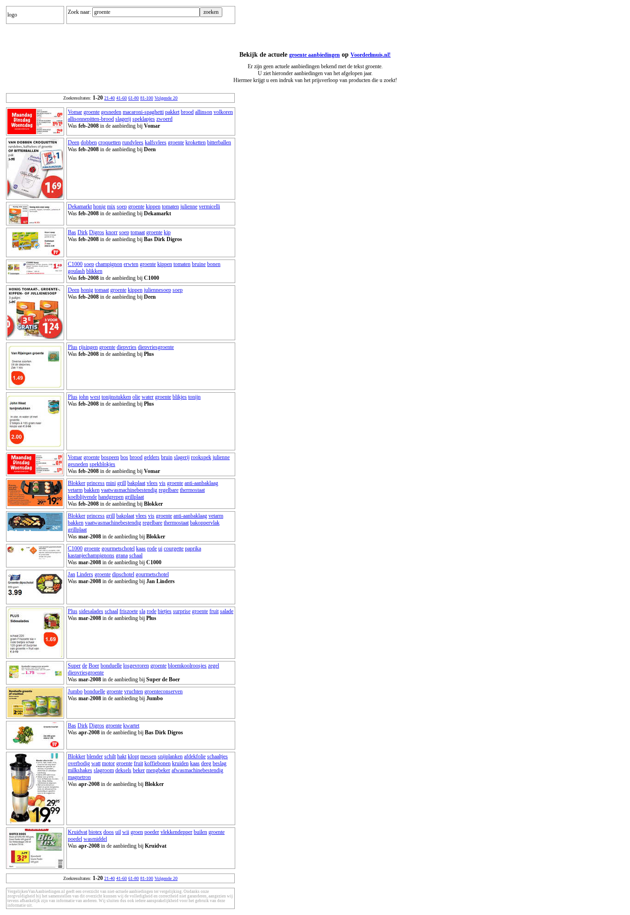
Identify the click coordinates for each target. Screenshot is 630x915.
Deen (73, 142)
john (84, 397)
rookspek (201, 457)
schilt (110, 756)
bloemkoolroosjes (187, 665)
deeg (206, 763)
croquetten (109, 142)
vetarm (75, 490)
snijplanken (170, 756)
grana (122, 555)
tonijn (194, 397)
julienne (188, 206)
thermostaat (192, 490)
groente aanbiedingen (314, 55)
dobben (89, 142)
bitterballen (219, 142)
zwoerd (164, 119)
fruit (214, 611)
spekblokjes (102, 464)
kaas (141, 548)
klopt (133, 756)
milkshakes (80, 770)
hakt (121, 756)
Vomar (75, 112)
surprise (181, 611)
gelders (152, 457)
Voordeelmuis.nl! (371, 55)
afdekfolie (195, 756)
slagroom (104, 770)
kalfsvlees (155, 142)
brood (187, 112)
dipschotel (123, 574)
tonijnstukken (116, 397)
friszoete (128, 611)
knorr (112, 232)
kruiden (180, 763)
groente (91, 112)
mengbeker (158, 770)
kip (167, 232)
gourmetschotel (118, 548)
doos (108, 832)
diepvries (127, 347)
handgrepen (111, 497)
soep (122, 206)
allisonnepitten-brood (91, 119)
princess (96, 483)
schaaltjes (217, 756)
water (148, 397)
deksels (123, 770)
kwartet (131, 725)
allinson (203, 112)
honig (99, 206)
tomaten (170, 206)
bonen (213, 264)
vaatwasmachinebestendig (129, 490)
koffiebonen (157, 763)
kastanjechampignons (91, 555)
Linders (85, 574)
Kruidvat (77, 832)
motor (108, 763)
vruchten (133, 691)
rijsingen (88, 347)
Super (74, 665)
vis (162, 483)
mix (111, 206)
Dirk (82, 232)
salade (226, 611)
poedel (75, 839)
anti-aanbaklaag (201, 483)
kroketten (195, 142)
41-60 (121, 97)
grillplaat (134, 497)
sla (142, 611)
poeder (151, 832)
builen (200, 832)
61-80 (133, 97)
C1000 (75, 264)
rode (152, 548)
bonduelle (111, 665)
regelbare (168, 490)
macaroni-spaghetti (143, 112)
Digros (96, 232)
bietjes (165, 611)
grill (121, 483)
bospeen (110, 457)
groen (137, 832)
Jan (71, 574)
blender (95, 756)
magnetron (79, 777)
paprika (193, 548)
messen (148, 756)
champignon (108, 264)
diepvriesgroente (156, 347)
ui (160, 548)
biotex (95, 832)
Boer (94, 665)
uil (118, 832)
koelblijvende (82, 497)
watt (96, 763)
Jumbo (75, 691)
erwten (131, 264)
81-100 (146, 97)
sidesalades (91, 611)
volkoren (223, 112)
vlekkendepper (176, 832)
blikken (94, 271)
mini (111, 483)
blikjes (179, 397)
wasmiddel (95, 839)
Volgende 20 (166, 97)
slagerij (123, 119)
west (95, 397)
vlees (152, 483)
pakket (172, 112)
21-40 (109, 97)
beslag (219, 763)
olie (136, 397)
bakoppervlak (205, 522)
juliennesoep (157, 290)
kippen (153, 206)
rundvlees (132, 142)
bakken (92, 490)
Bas (72, 232)
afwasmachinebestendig (197, 770)
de (84, 665)
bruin (166, 457)
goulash (76, 271)
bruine (199, 264)
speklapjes (143, 119)
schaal (136, 555)
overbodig (79, 763)
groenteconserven (163, 691)
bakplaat (136, 483)
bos (124, 457)
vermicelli (209, 206)
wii (125, 832)
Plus (72, 347)
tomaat (138, 232)
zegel (213, 665)
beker (139, 770)
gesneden (111, 112)
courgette (174, 548)
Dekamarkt (80, 206)
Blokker (76, 483)
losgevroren (136, 665)
